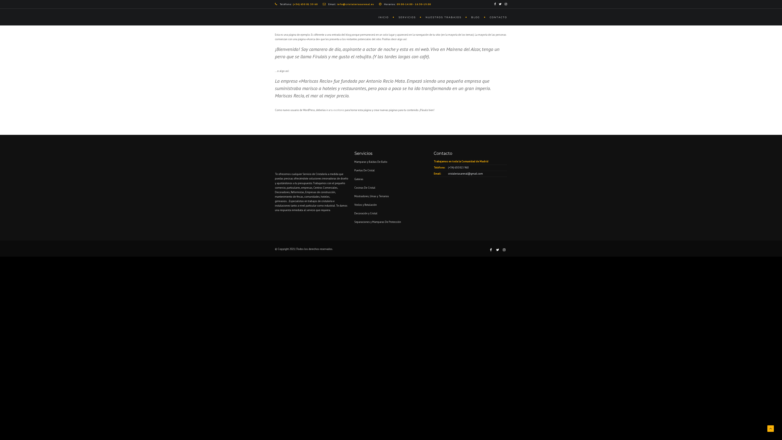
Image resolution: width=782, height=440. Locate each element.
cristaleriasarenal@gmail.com (465, 173)
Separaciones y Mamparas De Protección (377, 222)
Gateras (358, 179)
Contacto (498, 17)
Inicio (383, 17)
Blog (475, 17)
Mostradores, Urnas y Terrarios (371, 196)
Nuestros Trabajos (443, 17)
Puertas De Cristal (364, 170)
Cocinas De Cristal (364, 187)
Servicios (407, 17)
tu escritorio (337, 110)
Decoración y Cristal (365, 213)
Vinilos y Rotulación (365, 205)
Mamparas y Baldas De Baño (370, 162)
